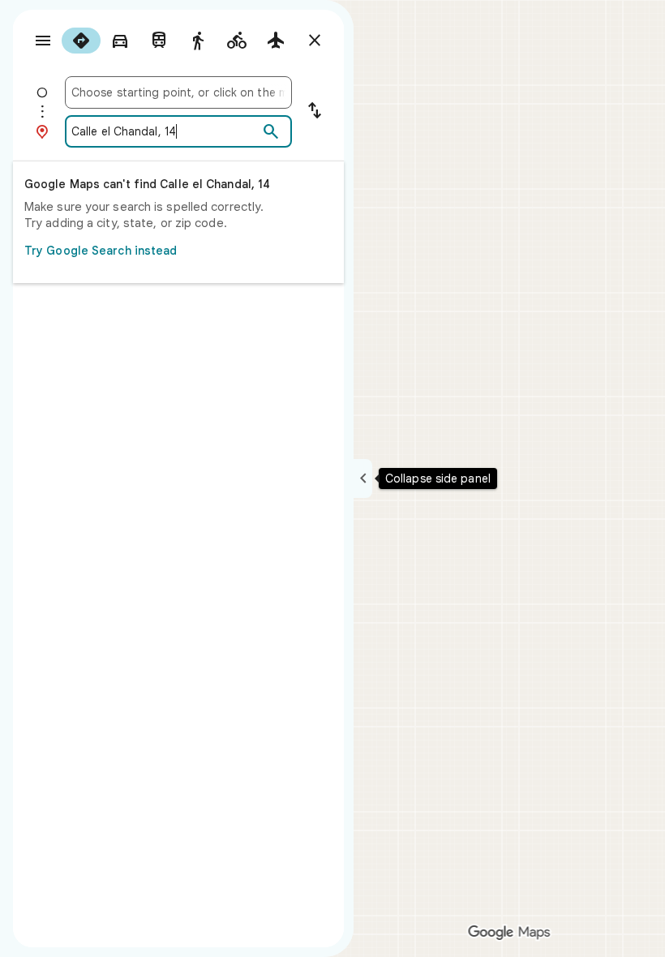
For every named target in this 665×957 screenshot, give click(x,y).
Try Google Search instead (101, 250)
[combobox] (178, 92)
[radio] (81, 40)
